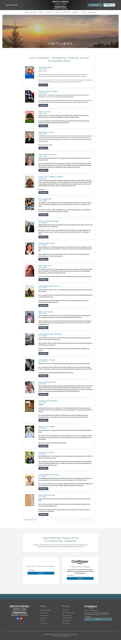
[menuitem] (26, 12)
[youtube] (21, 618)
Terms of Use (61, 635)
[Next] (93, 520)
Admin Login (67, 635)
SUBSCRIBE (41, 573)
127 (86, 519)
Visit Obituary (43, 85)
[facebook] (17, 618)
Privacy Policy (54, 635)
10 (80, 519)
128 (90, 519)
